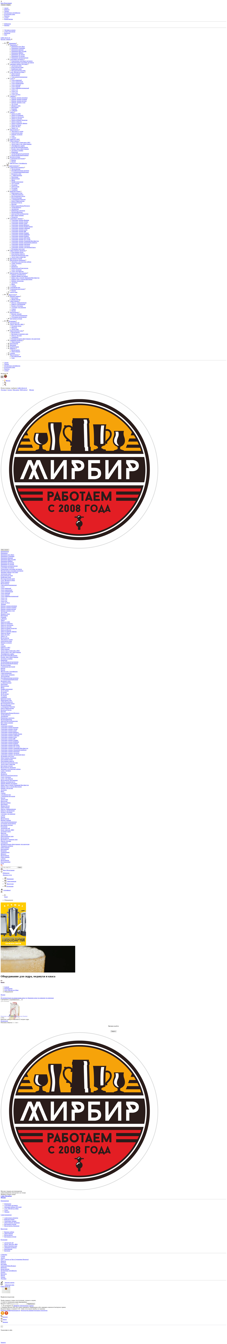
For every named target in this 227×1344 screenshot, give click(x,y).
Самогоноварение (6, 673)
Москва (8, 380)
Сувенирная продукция (8, 666)
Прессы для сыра (6, 841)
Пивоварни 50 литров (7, 564)
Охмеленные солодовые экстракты (11, 569)
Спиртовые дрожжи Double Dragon (11, 734)
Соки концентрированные (9, 585)
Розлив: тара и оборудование (9, 657)
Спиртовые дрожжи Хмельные (10, 751)
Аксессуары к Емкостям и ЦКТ (10, 650)
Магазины (16, 390)
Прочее (3, 670)
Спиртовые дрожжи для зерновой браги (13, 754)
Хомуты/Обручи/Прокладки (9, 721)
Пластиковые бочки (7, 759)
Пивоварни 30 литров (7, 562)
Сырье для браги (6, 770)
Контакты (7, 33)
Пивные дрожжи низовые (8, 607)
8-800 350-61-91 (5, 38)
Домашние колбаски (7, 846)
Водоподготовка (6, 665)
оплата (10, 390)
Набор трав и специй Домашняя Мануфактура (15, 785)
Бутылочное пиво (9, 14)
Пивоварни (4, 553)
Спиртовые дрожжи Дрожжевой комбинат (14, 750)
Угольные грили (6, 831)
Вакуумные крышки (7, 722)
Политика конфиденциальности (10, 1310)
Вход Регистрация (6, 3)
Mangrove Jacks (5, 614)
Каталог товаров (6, 39)
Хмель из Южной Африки (9, 631)
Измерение (4, 660)
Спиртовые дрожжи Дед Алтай (10, 746)
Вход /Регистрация (8, 870)
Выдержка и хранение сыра (9, 839)
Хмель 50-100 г (5, 634)
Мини (2, 687)
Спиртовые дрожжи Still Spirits (10, 745)
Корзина (6, 25)
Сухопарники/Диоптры (8, 706)
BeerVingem (4, 615)
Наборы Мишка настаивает (9, 783)
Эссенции (4, 790)
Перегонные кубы (6, 700)
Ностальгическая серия (8, 578)
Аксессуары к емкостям (8, 764)
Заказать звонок (9, 1282)
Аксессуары (4, 799)
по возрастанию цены (18, 998)
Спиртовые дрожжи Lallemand (10, 735)
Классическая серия (7, 575)
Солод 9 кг (4, 601)
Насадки (3, 711)
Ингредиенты (5, 583)
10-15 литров (5, 690)
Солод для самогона (7, 778)
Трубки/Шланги (5, 714)
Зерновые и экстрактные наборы (11, 769)
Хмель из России (6, 630)
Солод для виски (6, 777)
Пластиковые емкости (7, 761)
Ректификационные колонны (9, 678)
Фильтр (3, 995)
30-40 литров (5, 694)
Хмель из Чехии (5, 633)
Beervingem (4, 804)
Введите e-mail (5, 1303)
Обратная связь (9, 1285)
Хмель (3, 620)
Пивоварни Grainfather (7, 556)
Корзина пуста (7, 875)
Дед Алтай (4, 612)
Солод (3, 586)
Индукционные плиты (7, 703)
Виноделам (10, 884)
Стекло (3, 815)
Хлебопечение (5, 852)
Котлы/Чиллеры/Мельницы (9, 655)
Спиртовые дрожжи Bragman (9, 727)
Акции (6, 8)
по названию (41, 998)
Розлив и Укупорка (6, 812)
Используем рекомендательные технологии (34, 1310)
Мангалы (3, 833)
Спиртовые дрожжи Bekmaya (10, 732)
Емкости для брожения (8, 810)
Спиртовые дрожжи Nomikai (9, 740)
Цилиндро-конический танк (9, 762)
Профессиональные (7, 689)
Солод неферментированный (9, 596)
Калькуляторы (8, 19)
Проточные (4, 684)
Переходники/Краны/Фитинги (10, 713)
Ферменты (4, 774)
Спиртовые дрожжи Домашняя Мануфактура (14, 748)
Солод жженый (5, 593)
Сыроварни (4, 842)
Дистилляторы (5, 676)
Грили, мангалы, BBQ (7, 830)
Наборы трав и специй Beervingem (11, 786)
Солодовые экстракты (7, 567)
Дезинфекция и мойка (7, 654)
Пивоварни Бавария (7, 558)
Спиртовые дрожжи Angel (9, 730)
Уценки (6, 11)
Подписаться (30, 1303)
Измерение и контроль (7, 718)
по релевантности (6, 998)
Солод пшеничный (6, 590)
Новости (6, 9)
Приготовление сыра (7, 836)
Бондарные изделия (7, 766)
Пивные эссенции (6, 642)
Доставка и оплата (9, 30)
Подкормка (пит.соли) (7, 756)
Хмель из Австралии (7, 625)
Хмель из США (5, 622)
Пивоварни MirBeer (7, 561)
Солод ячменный (6, 588)
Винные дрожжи (6, 820)
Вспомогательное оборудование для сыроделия (15, 844)
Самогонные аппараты (8, 674)
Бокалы (3, 668)
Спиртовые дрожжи (7, 726)
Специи (3, 646)
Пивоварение (5, 551)
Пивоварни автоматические (9, 566)
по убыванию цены (31, 998)
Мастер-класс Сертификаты (9, 671)
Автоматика (4, 716)
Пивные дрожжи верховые (9, 606)
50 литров (4, 695)
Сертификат (7, 890)
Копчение (4, 850)
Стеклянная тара (6, 794)
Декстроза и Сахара (7, 639)
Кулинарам (9, 886)
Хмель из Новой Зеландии (9, 628)
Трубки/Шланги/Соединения (9, 662)
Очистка (3, 772)
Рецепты (6, 16)
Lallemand (4, 618)
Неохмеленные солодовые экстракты (12, 570)
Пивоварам (10, 879)
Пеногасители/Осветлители (9, 775)
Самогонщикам (11, 881)
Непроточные (5, 686)
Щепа (2, 791)
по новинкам (50, 998)
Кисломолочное (5, 862)
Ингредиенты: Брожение (8, 767)
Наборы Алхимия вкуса (8, 782)
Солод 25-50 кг (5, 602)
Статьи (6, 17)
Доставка (3, 390)
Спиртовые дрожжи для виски (10, 753)
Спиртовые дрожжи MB (8, 738)
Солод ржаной (5, 594)
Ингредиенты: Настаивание (9, 780)
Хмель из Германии (7, 623)
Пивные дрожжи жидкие (8, 609)
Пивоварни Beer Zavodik (8, 559)
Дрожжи (3, 604)
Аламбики (4, 697)
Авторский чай (5, 828)
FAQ (5, 35)
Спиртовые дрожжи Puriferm (9, 743)
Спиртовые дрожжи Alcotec (9, 729)
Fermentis (3, 617)
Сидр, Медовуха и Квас (8, 580)
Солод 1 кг (4, 598)
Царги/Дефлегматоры (7, 708)
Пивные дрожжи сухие (8, 610)
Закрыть (113, 1031)
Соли (2, 644)
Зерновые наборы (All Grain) (9, 572)
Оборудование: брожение (8, 758)
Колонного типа (6, 681)
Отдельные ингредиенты (8, 823)
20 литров (4, 692)
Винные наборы (6, 802)
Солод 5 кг (4, 599)
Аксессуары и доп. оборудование (11, 652)
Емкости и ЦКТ (5, 647)
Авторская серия (6, 574)
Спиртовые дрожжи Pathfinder (10, 742)
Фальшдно (4, 724)
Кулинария (4, 826)
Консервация (5, 849)
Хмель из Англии (6, 626)
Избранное (7, 24)
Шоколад (3, 854)
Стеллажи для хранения (8, 814)
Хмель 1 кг (4, 636)
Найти (19, 867)
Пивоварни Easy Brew (7, 554)
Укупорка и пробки (7, 658)
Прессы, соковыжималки (8, 809)
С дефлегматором (6, 682)
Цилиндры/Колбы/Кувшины (9, 663)
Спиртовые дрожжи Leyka (9, 737)
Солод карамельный (7, 591)
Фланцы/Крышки (6, 705)
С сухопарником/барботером (9, 679)
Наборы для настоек (7, 788)
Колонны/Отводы (6, 710)
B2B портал (23, 390)
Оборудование (5, 582)
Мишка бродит (5, 806)
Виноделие (4, 801)
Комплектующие (6, 698)
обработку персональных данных (23, 1305)
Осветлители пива (6, 641)
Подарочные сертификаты (12, 13)
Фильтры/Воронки (6, 719)
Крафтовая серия (6, 577)
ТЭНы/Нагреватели (7, 702)
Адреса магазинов (9, 31)
